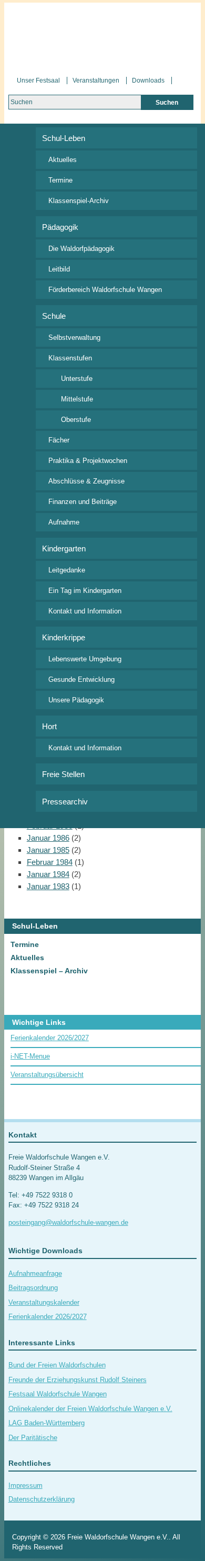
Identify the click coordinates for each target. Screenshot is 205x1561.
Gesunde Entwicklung (81, 679)
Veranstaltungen (96, 80)
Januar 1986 (48, 837)
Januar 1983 (48, 886)
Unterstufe (77, 378)
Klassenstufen (70, 358)
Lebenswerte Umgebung (84, 659)
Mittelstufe (77, 399)
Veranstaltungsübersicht (47, 1075)
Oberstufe (76, 420)
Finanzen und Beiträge (82, 502)
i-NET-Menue (30, 1056)
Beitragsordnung (33, 1288)
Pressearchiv (65, 801)
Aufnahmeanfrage (35, 1273)
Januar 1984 (48, 874)
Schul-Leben (63, 138)
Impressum (25, 1485)
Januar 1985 (48, 849)
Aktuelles (62, 160)
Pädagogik (60, 227)
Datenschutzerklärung (41, 1499)
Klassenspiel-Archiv (78, 201)
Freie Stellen (63, 774)
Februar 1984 (50, 862)
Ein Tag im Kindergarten (84, 591)
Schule (54, 315)
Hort (49, 726)
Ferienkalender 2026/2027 (50, 1038)
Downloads (148, 80)
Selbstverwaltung (74, 337)
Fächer (58, 440)
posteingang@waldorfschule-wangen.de (68, 1222)
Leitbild (59, 269)
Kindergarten (64, 548)
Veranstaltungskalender (43, 1302)
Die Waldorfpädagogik (81, 249)
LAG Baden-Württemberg (46, 1423)
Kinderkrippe (63, 637)
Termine (60, 180)
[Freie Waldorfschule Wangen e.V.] (102, 36)
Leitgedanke (66, 570)
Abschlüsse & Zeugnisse (86, 481)
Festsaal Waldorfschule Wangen (57, 1394)
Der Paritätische (32, 1438)
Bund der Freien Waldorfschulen (57, 1365)
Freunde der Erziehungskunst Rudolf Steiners (77, 1380)
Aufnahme (63, 522)
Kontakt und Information (84, 611)
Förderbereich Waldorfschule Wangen (105, 290)
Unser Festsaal (38, 80)
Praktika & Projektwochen (87, 461)
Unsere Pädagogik (76, 700)
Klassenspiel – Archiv (49, 970)
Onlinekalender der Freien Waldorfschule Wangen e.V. (90, 1409)
